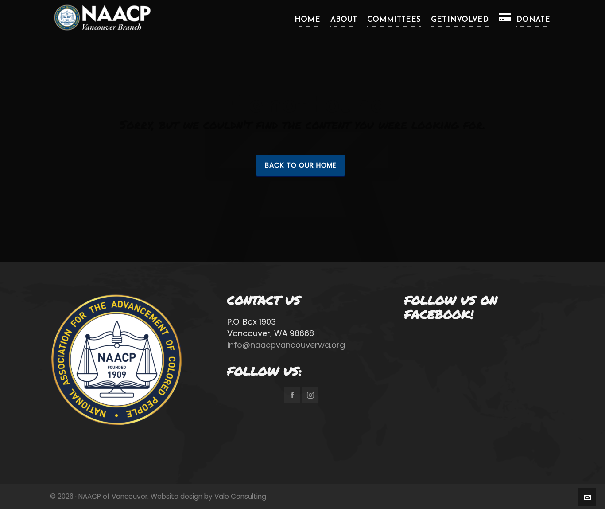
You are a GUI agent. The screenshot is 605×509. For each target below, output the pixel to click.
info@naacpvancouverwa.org (286, 344)
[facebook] (292, 395)
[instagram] (310, 395)
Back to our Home (300, 165)
